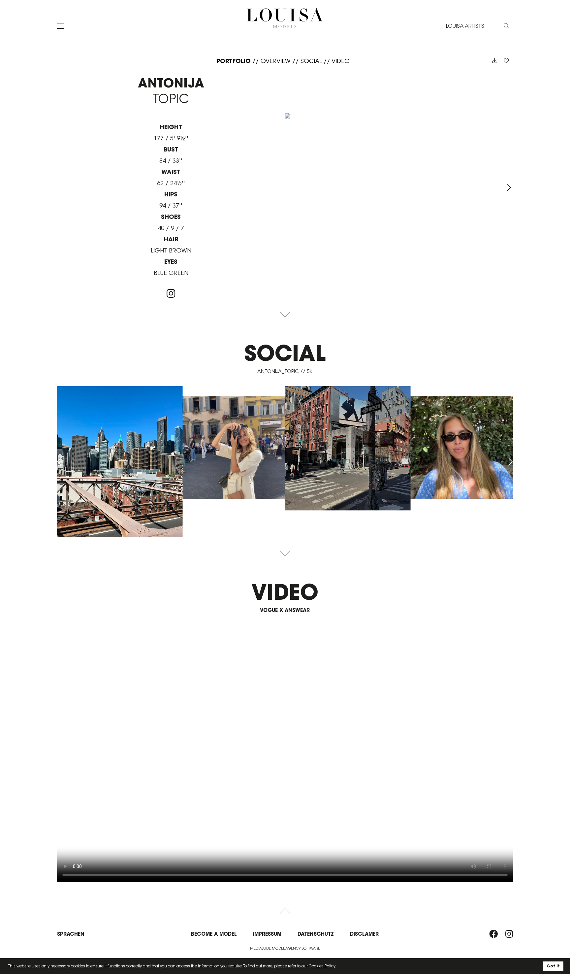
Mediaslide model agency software (285, 948)
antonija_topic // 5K (284, 371)
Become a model (214, 934)
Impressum (267, 934)
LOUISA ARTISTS (465, 26)
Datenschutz (316, 934)
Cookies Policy (322, 965)
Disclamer (364, 934)
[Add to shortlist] (506, 61)
